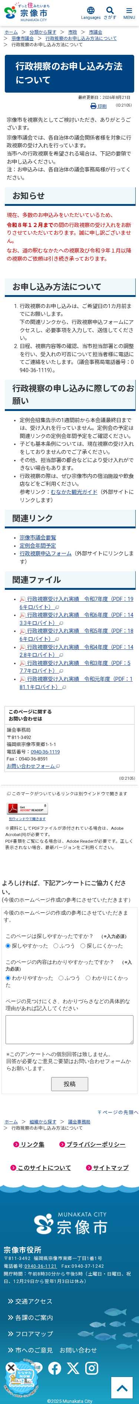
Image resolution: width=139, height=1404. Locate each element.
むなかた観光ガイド (74, 492)
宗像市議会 (22, 38)
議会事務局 (79, 1121)
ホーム (11, 32)
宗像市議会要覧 (38, 538)
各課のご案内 (33, 1317)
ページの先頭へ (121, 1112)
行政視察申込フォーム (46, 554)
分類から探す (43, 32)
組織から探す (43, 1121)
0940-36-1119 (45, 752)
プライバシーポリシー (95, 1144)
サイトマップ (110, 1167)
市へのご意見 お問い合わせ (55, 1350)
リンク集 (31, 1144)
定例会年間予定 (38, 546)
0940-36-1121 (40, 1266)
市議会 (95, 32)
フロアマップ (33, 1334)
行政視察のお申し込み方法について (81, 38)
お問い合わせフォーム (31, 766)
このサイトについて (43, 1167)
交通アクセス (33, 1301)
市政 (72, 32)
